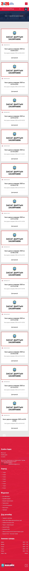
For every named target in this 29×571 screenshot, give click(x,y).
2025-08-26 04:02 (6, 112)
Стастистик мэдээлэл (7, 505)
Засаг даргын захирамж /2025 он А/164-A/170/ (14, 184)
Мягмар (2, 544)
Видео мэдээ (5, 507)
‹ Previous (4, 436)
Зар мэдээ (4, 509)
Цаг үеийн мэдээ (6, 496)
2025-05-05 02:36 (6, 381)
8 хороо (4, 488)
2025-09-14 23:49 (6, 78)
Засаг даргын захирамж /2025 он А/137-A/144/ (14, 285)
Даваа (2, 542)
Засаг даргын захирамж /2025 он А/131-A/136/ (14, 319)
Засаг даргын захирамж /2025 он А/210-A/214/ (14, 117)
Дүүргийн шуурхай (6, 498)
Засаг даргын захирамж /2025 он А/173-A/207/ (14, 150)
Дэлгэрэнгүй (14, 57)
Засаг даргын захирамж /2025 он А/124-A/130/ (14, 352)
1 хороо (4, 472)
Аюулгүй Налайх (5, 527)
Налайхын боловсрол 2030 (8, 522)
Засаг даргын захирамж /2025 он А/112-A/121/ (14, 386)
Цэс (25, 9)
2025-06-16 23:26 (6, 179)
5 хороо (4, 481)
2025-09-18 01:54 (6, 44)
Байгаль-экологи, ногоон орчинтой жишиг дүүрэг (13, 531)
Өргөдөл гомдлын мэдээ (7, 501)
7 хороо (4, 485)
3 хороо (4, 476)
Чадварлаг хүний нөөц (7, 518)
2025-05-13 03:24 (6, 348)
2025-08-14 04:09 (6, 145)
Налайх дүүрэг (4, 454)
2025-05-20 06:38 (6, 314)
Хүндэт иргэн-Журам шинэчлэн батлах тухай (12, 520)
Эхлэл (6, 16)
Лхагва (2, 546)
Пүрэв (2, 549)
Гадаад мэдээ (5, 503)
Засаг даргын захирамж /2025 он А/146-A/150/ (14, 251)
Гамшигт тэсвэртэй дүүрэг (8, 524)
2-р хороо (3, 456)
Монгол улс (3, 452)
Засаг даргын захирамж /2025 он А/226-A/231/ (14, 49)
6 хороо (4, 483)
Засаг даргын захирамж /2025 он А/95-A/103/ (14, 420)
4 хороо (4, 479)
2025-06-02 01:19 (6, 280)
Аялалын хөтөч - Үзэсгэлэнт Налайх (10, 533)
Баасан (2, 551)
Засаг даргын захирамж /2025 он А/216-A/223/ (14, 83)
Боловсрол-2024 (6, 529)
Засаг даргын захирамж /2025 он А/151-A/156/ (14, 218)
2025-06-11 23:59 (6, 213)
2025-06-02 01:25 (6, 246)
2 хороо (4, 474)
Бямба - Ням (3, 553)
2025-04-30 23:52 (6, 415)
